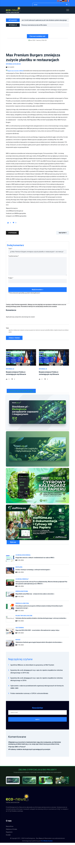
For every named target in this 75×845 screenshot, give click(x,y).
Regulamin (9, 834)
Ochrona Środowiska (23, 557)
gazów (11, 332)
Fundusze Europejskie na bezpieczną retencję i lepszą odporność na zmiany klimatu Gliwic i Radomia (44, 27)
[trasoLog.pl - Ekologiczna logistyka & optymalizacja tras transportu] (37, 451)
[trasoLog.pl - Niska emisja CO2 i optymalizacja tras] (29, 782)
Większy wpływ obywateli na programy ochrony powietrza (38, 21)
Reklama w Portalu (11, 831)
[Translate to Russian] (61, 1)
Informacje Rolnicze (13, 66)
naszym (42, 332)
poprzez (32, 332)
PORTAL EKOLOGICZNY (12, 12)
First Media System (47, 843)
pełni (10, 334)
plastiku (47, 332)
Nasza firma (9, 828)
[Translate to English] (58, 1)
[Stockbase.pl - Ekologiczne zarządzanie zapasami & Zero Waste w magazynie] (37, 414)
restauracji (16, 332)
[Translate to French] (68, 1)
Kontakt (8, 837)
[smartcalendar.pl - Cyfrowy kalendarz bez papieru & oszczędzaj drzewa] (37, 487)
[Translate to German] (63, 1)
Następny (62, 235)
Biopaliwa (19, 569)
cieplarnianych (58, 332)
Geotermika (20, 629)
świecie (37, 332)
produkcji (66, 332)
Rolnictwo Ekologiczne (24, 617)
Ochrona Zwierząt (22, 581)
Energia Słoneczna (22, 605)
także (51, 332)
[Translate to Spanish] (66, 1)
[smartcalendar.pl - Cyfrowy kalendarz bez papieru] (46, 782)
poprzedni (13, 235)
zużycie (22, 332)
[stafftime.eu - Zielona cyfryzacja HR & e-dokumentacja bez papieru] (37, 524)
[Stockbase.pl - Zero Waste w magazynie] (13, 782)
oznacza (27, 332)
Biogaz (18, 642)
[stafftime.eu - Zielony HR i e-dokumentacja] (62, 782)
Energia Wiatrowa (22, 593)
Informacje (10, 371)
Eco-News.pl (40, 840)
